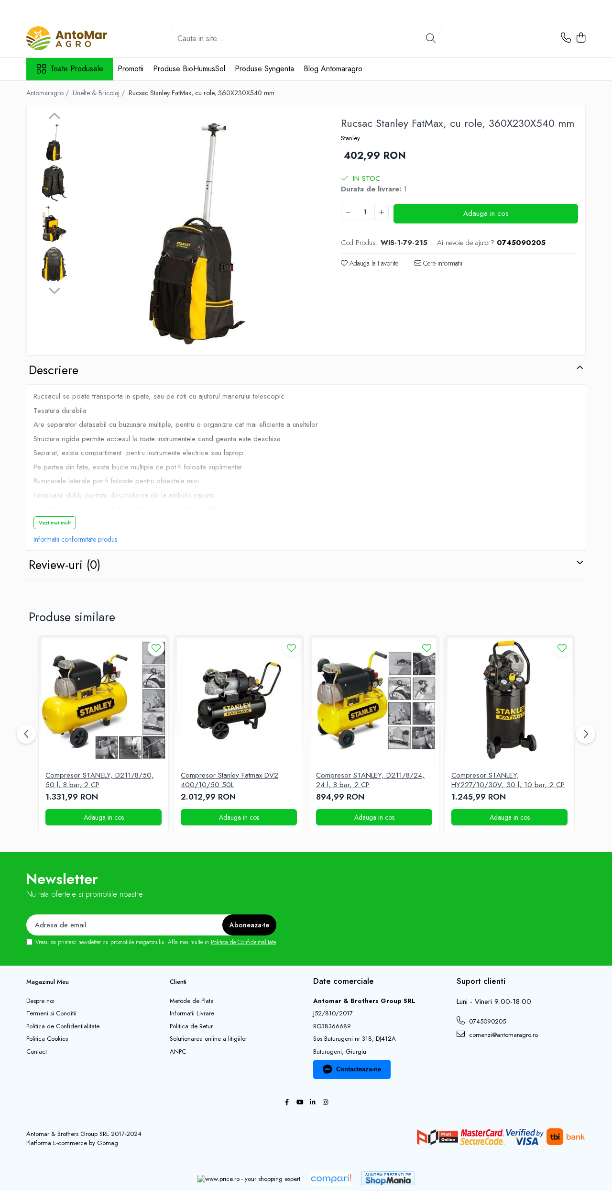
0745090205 (486, 1021)
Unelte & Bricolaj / (100, 93)
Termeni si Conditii (51, 1013)
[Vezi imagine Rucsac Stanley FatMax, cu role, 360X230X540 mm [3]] (54, 264)
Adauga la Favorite (373, 263)
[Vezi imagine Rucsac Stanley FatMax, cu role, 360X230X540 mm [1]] (54, 183)
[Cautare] (430, 38)
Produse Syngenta (264, 68)
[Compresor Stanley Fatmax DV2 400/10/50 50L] (239, 700)
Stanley (350, 138)
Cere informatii (441, 263)
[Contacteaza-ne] (566, 38)
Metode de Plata (192, 1001)
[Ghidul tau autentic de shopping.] (331, 1178)
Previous (54, 117)
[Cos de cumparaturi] (581, 38)
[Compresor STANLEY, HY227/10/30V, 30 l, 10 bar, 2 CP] (509, 700)
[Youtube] (299, 1102)
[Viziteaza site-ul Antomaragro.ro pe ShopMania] (388, 1178)
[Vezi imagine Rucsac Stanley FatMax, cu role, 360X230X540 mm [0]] (54, 142)
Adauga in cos (486, 213)
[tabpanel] (198, 231)
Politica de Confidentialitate (243, 942)
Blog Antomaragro (333, 68)
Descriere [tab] (53, 370)
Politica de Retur (191, 1026)
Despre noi (40, 1001)
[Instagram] (325, 1102)
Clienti (178, 981)
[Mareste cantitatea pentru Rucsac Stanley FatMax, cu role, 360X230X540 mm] (381, 212)
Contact (36, 1051)
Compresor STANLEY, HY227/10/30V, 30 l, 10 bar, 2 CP (508, 780)
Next (54, 289)
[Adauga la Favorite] (156, 647)
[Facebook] (286, 1102)
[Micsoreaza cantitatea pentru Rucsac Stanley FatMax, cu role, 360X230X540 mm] (348, 212)
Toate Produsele (76, 69)
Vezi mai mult (55, 522)
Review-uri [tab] (64, 565)
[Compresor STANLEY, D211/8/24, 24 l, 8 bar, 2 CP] (374, 700)
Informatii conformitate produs (75, 539)
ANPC (178, 1051)
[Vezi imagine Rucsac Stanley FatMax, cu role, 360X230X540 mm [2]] (54, 224)
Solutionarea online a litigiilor (208, 1039)
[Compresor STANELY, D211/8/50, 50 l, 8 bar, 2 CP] (103, 700)
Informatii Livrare (192, 1013)
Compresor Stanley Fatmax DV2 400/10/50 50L (229, 780)
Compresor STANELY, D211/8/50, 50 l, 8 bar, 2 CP (99, 780)
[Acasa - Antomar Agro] (74, 38)
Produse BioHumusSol (189, 68)
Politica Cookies (47, 1039)
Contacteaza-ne (358, 1069)
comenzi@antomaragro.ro (502, 1034)
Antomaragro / (48, 93)
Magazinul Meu (47, 981)
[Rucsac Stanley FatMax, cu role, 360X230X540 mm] (198, 231)
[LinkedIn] (312, 1102)
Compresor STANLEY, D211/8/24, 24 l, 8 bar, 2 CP (370, 780)
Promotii (130, 68)
